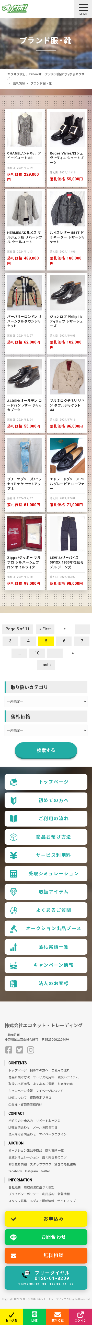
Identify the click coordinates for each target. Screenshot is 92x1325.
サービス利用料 (54, 855)
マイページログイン (53, 1134)
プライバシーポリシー (23, 1194)
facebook (15, 1171)
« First (45, 629)
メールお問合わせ (45, 1127)
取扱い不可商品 (19, 1084)
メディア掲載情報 (42, 1201)
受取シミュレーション (53, 873)
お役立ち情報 (17, 1164)
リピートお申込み (48, 1121)
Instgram (31, 1171)
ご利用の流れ (54, 818)
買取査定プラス (40, 1098)
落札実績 (19, 83)
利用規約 (48, 1194)
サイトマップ (66, 1201)
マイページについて (49, 1091)
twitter (45, 1171)
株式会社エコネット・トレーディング (44, 1025)
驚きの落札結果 (65, 1164)
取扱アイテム (54, 891)
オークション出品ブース (54, 928)
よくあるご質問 (54, 910)
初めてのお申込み (20, 1121)
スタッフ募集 (17, 1201)
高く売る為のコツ (54, 1157)
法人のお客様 (54, 983)
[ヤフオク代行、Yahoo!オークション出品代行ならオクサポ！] (24, 8)
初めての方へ (54, 800)
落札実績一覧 (54, 947)
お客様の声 (65, 1084)
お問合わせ (53, 1237)
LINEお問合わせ (19, 1127)
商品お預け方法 (54, 837)
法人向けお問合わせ (22, 1134)
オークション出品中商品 (25, 1150)
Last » (46, 664)
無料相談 (53, 1255)
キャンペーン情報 (53, 965)
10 (37, 653)
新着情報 (63, 1194)
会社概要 (14, 1187)
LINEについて (17, 1098)
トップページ (54, 782)
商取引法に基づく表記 (39, 1187)
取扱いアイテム (68, 1077)
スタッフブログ (40, 1164)
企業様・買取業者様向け (25, 1105)
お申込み (53, 1219)
